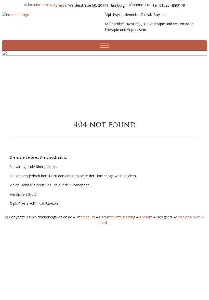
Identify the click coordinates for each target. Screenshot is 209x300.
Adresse (59, 5)
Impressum (85, 217)
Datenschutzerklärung (117, 217)
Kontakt (145, 217)
